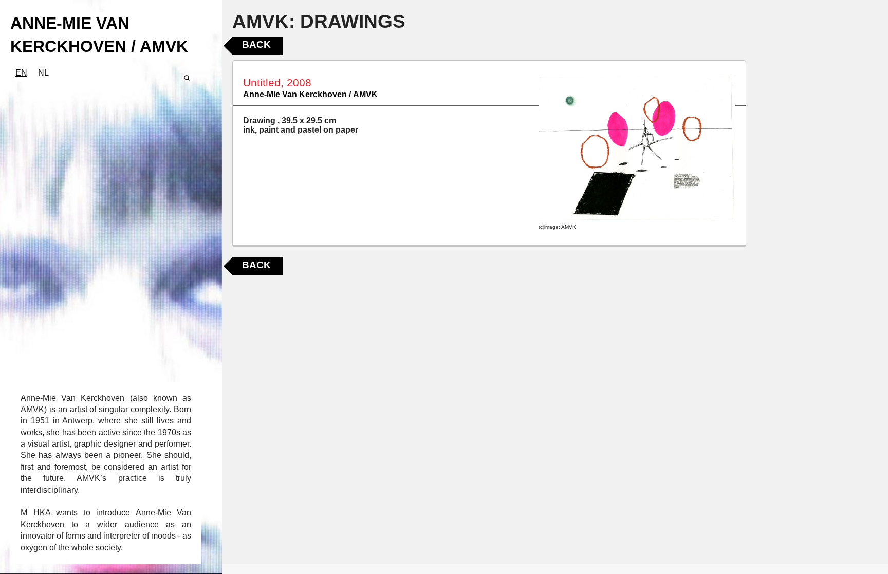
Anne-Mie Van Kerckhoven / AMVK (310, 94)
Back (256, 44)
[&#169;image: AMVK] (637, 148)
